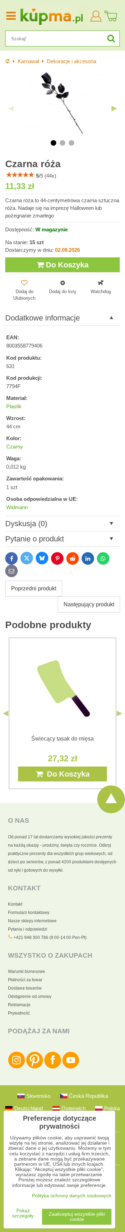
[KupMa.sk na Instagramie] (16, 1067)
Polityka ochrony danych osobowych (71, 1195)
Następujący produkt (89, 604)
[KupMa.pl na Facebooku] (52, 1067)
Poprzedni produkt (33, 588)
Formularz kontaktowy (28, 912)
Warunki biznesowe (26, 971)
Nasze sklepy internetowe (32, 920)
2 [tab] (62, 143)
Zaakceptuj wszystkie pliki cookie (77, 1217)
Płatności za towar (25, 979)
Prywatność (19, 1013)
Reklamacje (19, 1004)
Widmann (17, 507)
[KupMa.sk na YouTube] (70, 1067)
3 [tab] (71, 143)
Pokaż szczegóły (23, 1213)
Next (114, 108)
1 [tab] (53, 143)
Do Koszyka (66, 264)
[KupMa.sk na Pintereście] (34, 1067)
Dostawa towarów (25, 988)
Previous (10, 108)
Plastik (14, 406)
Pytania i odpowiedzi (27, 929)
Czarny (14, 447)
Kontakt (15, 904)
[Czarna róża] (62, 103)
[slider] (20, 175)
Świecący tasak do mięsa (62, 739)
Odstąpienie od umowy (29, 996)
